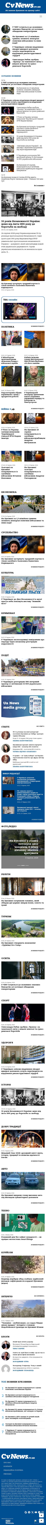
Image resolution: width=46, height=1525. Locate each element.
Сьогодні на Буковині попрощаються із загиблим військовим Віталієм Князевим (21, 1424)
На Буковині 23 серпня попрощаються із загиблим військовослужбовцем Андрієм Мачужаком (29, 167)
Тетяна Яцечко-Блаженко (24, 751)
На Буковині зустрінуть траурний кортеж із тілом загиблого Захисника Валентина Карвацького (30, 129)
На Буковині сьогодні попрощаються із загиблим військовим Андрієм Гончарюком (22, 1395)
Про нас (7, 1463)
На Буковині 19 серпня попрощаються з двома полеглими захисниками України (23, 1388)
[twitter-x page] (32, 1512)
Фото (4, 826)
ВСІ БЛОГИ (40, 1336)
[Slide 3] (27, 865)
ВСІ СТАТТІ (41, 726)
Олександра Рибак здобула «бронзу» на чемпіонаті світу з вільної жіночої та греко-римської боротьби (30, 110)
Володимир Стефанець (23, 1370)
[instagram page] (42, 1512)
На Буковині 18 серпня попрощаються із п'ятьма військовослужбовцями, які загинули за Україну (24, 1410)
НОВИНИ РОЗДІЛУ (38, 326)
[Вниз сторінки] (41, 1521)
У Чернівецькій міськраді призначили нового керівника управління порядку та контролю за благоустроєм (34, 397)
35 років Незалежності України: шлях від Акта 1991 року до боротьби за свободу (29, 138)
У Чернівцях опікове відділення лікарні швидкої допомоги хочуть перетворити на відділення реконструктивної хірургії (22, 102)
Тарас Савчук (18, 1348)
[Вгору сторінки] (41, 1515)
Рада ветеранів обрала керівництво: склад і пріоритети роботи (11, 395)
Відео (13, 826)
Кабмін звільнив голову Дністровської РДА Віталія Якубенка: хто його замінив (34, 360)
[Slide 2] (23, 865)
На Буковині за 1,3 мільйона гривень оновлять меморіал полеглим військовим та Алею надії (29, 90)
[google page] (26, 1512)
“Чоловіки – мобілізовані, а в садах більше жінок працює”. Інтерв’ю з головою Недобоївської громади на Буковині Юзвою (22, 1325)
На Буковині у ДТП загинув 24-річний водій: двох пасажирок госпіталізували (22, 1417)
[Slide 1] (19, 865)
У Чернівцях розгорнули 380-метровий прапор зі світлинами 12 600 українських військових (30, 157)
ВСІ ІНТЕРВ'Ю (39, 1296)
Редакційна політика (13, 1470)
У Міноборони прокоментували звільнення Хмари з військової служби (9, 360)
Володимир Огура (21, 1361)
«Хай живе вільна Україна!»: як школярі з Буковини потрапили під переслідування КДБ (29, 147)
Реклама (8, 1474)
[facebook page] (29, 1512)
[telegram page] (39, 1512)
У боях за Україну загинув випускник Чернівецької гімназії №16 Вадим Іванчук (30, 119)
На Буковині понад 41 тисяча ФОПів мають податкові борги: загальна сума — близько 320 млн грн (22, 179)
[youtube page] (36, 1512)
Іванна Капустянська (23, 741)
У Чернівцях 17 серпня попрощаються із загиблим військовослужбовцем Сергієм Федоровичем (20, 1432)
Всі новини (39, 186)
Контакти (8, 1466)
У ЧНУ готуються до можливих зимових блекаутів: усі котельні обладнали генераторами (22, 83)
